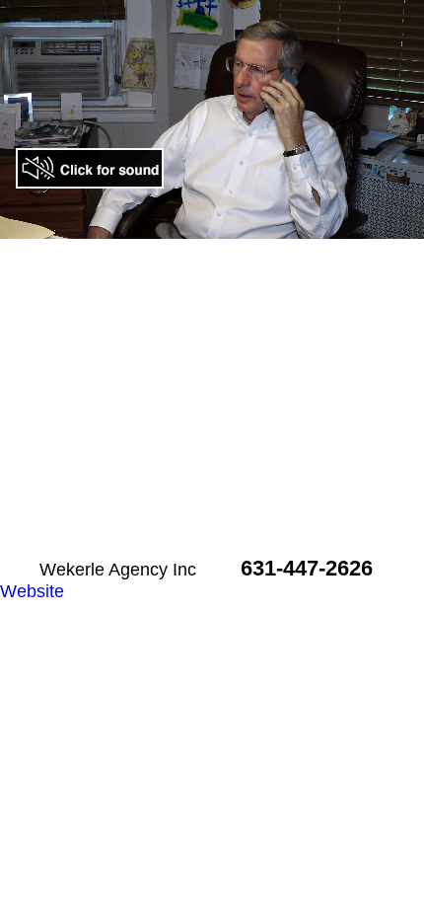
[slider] (170, 223)
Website (32, 591)
